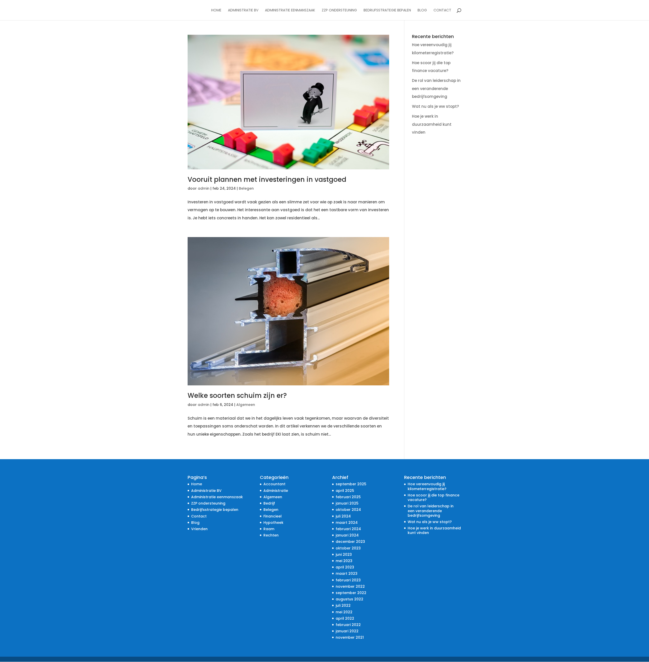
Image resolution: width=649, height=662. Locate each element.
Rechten (271, 535)
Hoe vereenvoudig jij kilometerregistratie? (427, 486)
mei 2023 (344, 560)
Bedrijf (269, 503)
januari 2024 (347, 535)
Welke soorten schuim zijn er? (237, 395)
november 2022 (350, 586)
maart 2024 (347, 522)
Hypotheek (273, 522)
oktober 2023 (348, 548)
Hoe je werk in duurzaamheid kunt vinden (432, 124)
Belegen (246, 188)
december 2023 (350, 541)
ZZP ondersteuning (339, 10)
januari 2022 (347, 631)
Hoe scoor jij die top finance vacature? (433, 497)
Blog (422, 10)
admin (203, 188)
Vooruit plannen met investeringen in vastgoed (267, 179)
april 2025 (345, 490)
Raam (268, 528)
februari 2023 (348, 580)
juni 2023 (344, 554)
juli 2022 (343, 605)
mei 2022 (344, 612)
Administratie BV (243, 10)
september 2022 (351, 592)
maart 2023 (346, 573)
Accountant (274, 484)
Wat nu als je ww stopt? (435, 106)
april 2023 (345, 567)
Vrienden (199, 528)
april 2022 (345, 618)
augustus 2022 (349, 599)
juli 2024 (343, 516)
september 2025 (351, 484)
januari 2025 (347, 503)
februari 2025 (348, 496)
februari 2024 (348, 528)
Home (216, 10)
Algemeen (245, 404)
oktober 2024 (348, 509)
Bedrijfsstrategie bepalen (387, 10)
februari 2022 (348, 624)
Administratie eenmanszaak (290, 10)
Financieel (272, 516)
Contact (442, 10)
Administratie (275, 490)
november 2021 (350, 637)
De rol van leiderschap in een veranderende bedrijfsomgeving (436, 88)
